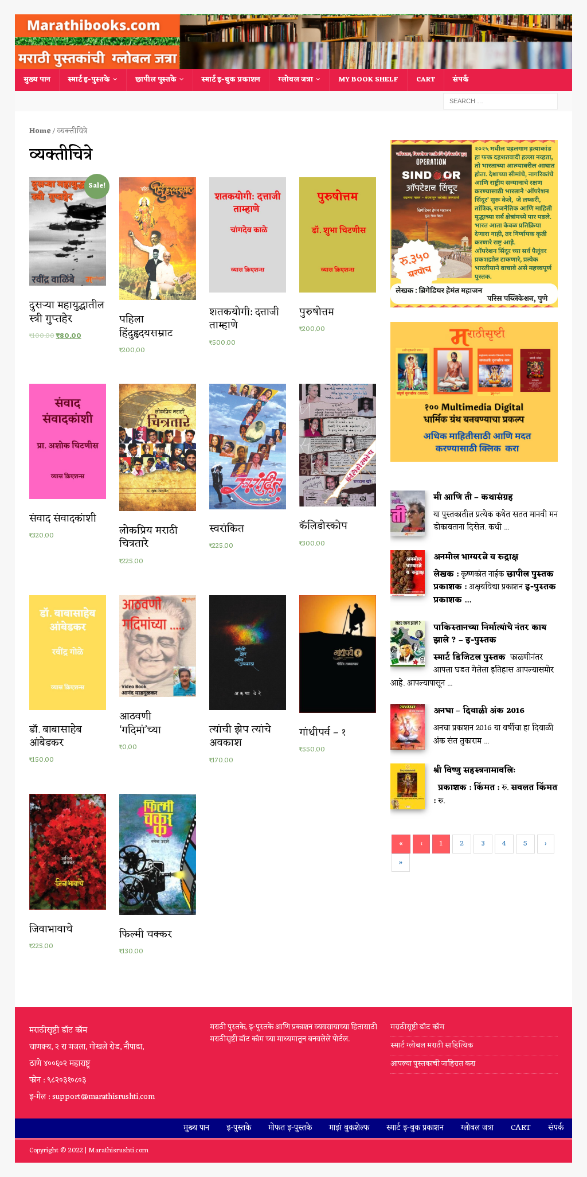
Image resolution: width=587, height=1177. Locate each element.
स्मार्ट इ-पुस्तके (89, 79)
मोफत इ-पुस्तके (290, 1128)
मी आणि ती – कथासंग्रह (473, 497)
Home (39, 131)
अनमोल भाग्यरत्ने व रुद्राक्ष (475, 557)
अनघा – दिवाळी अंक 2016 (479, 711)
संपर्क (461, 79)
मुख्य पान (37, 79)
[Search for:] (500, 101)
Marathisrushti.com (118, 1150)
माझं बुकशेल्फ (349, 1128)
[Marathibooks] (294, 62)
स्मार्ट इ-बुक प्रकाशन (231, 79)
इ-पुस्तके (238, 1128)
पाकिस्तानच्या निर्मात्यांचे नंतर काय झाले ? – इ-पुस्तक (489, 634)
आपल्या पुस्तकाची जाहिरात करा (433, 1063)
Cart (425, 79)
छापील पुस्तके (156, 79)
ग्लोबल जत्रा (295, 79)
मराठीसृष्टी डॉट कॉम (417, 1028)
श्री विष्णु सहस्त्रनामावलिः (474, 770)
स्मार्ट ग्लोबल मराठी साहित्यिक (431, 1045)
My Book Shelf (368, 79)
